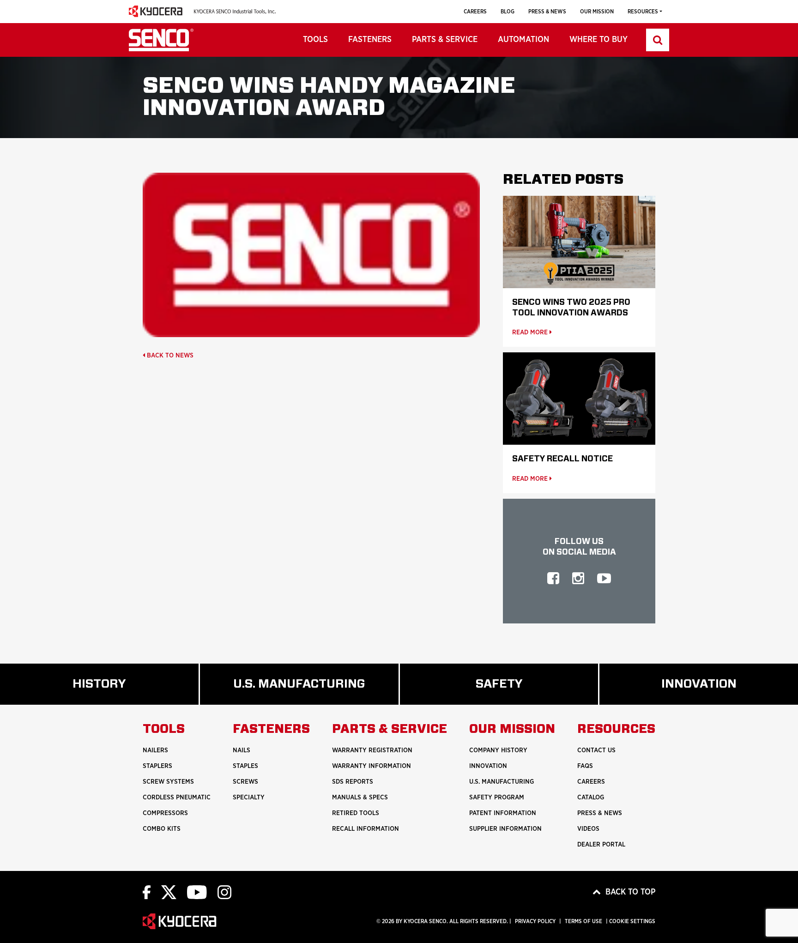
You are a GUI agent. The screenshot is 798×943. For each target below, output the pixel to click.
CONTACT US (596, 750)
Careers (475, 11)
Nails (241, 750)
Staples (245, 766)
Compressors (165, 813)
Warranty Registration (372, 750)
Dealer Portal (601, 844)
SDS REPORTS (352, 782)
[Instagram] (224, 892)
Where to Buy (598, 40)
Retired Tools (355, 813)
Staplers (157, 766)
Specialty (249, 797)
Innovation (488, 766)
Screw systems (168, 782)
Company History (498, 750)
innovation (717, 691)
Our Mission (597, 11)
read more (531, 332)
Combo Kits (162, 829)
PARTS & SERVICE (445, 40)
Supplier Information (505, 829)
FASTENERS (370, 40)
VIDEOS (588, 829)
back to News (169, 355)
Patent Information (502, 813)
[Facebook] (147, 892)
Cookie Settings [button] (632, 921)
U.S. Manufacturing (316, 691)
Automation (523, 40)
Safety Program (496, 797)
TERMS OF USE (583, 921)
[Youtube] (197, 892)
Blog (507, 11)
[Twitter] (168, 892)
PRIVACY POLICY (535, 921)
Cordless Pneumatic (177, 797)
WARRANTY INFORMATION (371, 766)
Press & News (547, 11)
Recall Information (365, 829)
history (112, 691)
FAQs (585, 766)
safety (510, 691)
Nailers (155, 750)
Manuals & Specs (360, 797)
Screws (245, 782)
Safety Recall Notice (562, 459)
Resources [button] (643, 11)
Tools (315, 40)
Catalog (590, 797)
